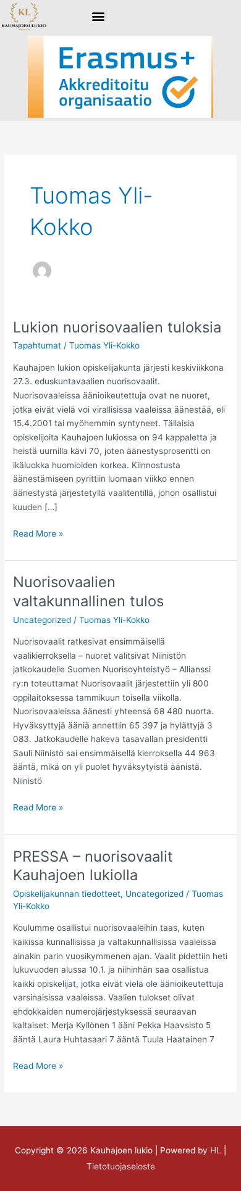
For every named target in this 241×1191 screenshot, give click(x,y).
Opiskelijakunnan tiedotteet (66, 894)
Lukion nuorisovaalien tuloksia (117, 327)
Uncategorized (42, 620)
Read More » (38, 532)
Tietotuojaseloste (121, 1166)
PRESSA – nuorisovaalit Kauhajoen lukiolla (93, 865)
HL (215, 1150)
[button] (98, 16)
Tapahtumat (37, 345)
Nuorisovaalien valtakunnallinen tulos (88, 591)
